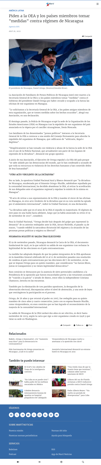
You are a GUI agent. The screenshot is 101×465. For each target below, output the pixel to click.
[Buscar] (83, 462)
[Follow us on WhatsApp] (34, 414)
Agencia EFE (14, 27)
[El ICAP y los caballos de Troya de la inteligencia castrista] (16, 370)
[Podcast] (61, 462)
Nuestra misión (16, 430)
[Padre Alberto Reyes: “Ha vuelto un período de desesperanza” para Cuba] (59, 393)
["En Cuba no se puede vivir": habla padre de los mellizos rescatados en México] (16, 382)
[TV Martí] (18, 462)
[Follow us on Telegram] (22, 414)
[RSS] (45, 414)
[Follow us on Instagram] (39, 414)
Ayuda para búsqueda (61, 435)
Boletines (13, 449)
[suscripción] (56, 414)
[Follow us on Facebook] (11, 414)
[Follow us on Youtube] (28, 414)
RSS (53, 449)
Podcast (12, 454)
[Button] (87, 36)
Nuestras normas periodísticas (23, 435)
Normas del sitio (59, 430)
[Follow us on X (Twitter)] (17, 414)
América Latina (16, 10)
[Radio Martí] (39, 462)
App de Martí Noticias (61, 454)
